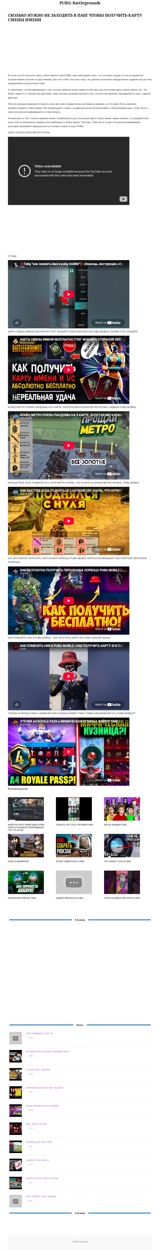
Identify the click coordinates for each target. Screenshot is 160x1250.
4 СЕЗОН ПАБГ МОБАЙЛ (38, 1069)
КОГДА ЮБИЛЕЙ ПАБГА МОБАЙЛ (42, 1105)
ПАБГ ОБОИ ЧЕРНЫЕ (36, 1123)
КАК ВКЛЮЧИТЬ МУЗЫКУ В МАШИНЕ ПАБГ (47, 1051)
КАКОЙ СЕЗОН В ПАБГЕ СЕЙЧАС (42, 1178)
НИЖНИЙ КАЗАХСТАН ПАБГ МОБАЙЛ (44, 1087)
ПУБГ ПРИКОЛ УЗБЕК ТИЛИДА (41, 1196)
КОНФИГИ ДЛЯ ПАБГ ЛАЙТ (39, 1142)
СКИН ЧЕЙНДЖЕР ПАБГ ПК (39, 1033)
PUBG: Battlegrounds (80, 3)
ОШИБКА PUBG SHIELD (37, 1160)
